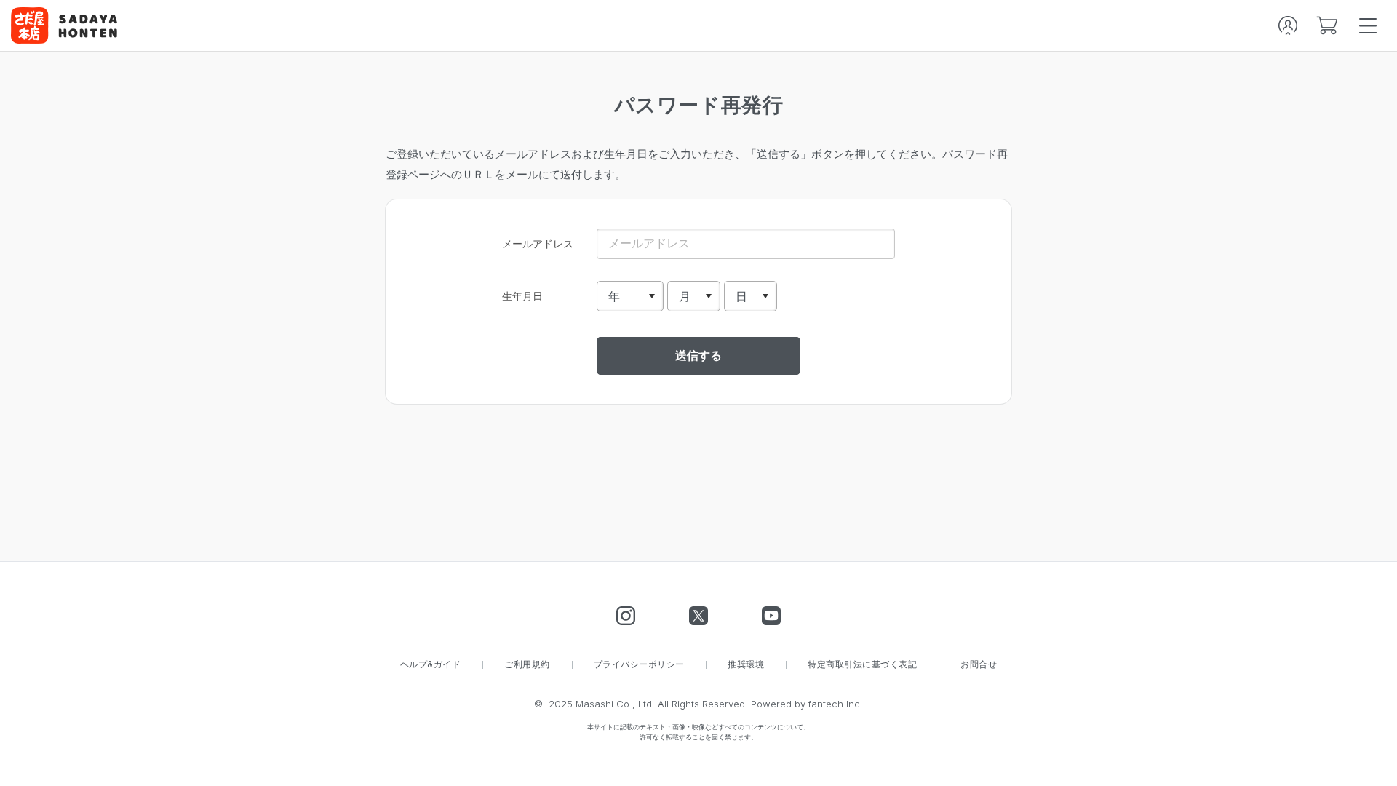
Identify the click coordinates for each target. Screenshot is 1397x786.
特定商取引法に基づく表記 (862, 664)
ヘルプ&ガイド (430, 664)
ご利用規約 (526, 664)
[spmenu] (1368, 25)
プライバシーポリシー (639, 664)
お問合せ (978, 664)
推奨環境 (746, 664)
